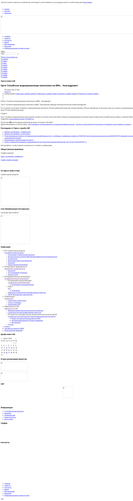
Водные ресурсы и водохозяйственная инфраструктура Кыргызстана (32, 257)
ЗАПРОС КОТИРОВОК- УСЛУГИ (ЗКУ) (17, 134)
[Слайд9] (4, 77)
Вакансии (11, 263)
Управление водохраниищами (19, 283)
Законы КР (11, 271)
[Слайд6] (4, 71)
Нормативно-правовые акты (14, 269)
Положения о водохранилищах (23, 285)
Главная (7, 484)
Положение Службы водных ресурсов (21, 255)
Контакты (7, 487)
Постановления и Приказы (17, 273)
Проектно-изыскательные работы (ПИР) (26, 319)
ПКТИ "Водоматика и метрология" (20, 295)
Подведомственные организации (16, 279)
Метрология (16, 323)
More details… (88, 2)
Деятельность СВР (11, 309)
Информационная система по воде (16, 495)
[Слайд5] (4, 69)
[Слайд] (4, 63)
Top (2, 499)
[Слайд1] (4, 61)
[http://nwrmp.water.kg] (9, 57)
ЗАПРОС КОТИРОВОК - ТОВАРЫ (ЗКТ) (17, 132)
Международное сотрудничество (20, 261)
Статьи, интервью (14, 303)
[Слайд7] (4, 73)
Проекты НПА (13, 275)
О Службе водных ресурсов (14, 253)
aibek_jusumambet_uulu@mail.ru (12, 156)
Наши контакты (10, 417)
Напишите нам (9, 415)
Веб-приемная (9, 491)
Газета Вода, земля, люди (17, 301)
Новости (7, 92)
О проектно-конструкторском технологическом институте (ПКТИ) (31, 317)
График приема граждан (9, 160)
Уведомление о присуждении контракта (18, 140)
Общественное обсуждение (18, 265)
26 (6, 353)
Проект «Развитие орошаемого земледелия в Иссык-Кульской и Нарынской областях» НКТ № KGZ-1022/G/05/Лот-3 (45, 142)
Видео (6, 489)
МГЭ (9, 289)
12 (6, 348)
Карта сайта (8, 419)
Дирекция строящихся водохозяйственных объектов (27, 293)
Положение (16, 291)
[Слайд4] (4, 67)
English (6, 9)
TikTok (9, 6)
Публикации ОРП (14, 305)
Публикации (8, 299)
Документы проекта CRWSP (14, 328)
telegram (4, 6)
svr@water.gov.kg (7, 477)
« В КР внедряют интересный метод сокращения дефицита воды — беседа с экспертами (59, 124)
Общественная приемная (13, 330)
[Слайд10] (4, 59)
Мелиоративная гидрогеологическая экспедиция (25, 311)
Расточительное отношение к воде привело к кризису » (111, 124)
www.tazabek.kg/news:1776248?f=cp (21, 119)
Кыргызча (7, 13)
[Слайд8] (4, 75)
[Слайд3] (4, 65)
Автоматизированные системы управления (27, 321)
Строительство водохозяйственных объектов (24, 313)
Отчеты (10, 325)
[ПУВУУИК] (14, 370)
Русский (7, 11)
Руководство (12, 259)
